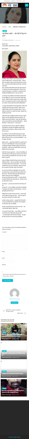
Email (3, 258)
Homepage (4, 26)
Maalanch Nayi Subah (9, 40)
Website (4, 264)
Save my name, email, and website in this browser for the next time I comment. (14, 275)
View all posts (14, 302)
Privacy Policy (19, 1)
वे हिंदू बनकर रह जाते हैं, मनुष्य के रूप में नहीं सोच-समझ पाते (13, 354)
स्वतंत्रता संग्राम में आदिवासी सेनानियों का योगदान (12, 373)
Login (24, 1)
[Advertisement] (14, 416)
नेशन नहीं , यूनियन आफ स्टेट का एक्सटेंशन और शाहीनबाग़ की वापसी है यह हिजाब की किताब (12, 335)
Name (3, 251)
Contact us (13, 1)
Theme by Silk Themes (14, 437)
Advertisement (7, 1)
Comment (4, 232)
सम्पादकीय (9, 26)
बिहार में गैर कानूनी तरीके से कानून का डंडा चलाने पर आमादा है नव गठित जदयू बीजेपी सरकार (13, 391)
